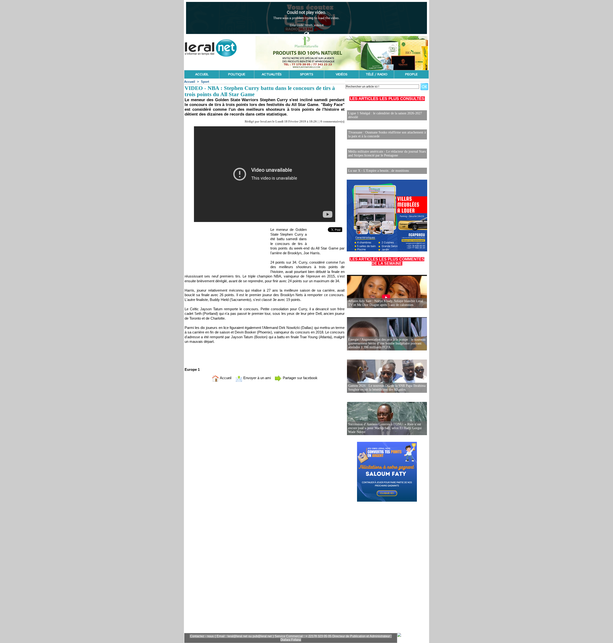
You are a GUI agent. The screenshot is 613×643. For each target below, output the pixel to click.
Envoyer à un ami (256, 378)
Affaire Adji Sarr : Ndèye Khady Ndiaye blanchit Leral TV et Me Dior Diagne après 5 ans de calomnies (385, 303)
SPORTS (306, 74)
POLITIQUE (236, 74)
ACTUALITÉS (272, 74)
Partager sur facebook (300, 378)
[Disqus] (264, 449)
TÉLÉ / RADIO (376, 74)
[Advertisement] (224, 249)
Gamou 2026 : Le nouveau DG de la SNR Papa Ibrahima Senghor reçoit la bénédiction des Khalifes (387, 387)
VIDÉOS (341, 74)
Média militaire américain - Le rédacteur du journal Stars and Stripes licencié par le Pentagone (387, 153)
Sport (205, 81)
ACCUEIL (202, 74)
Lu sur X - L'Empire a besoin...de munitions (378, 170)
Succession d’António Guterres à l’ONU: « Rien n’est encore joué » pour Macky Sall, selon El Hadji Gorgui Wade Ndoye (385, 428)
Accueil (189, 81)
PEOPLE (411, 74)
